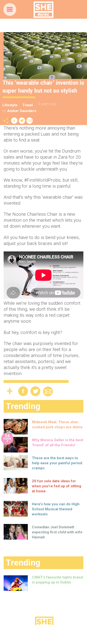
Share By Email (29, 120)
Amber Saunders (21, 111)
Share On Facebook (14, 120)
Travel (27, 105)
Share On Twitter (22, 120)
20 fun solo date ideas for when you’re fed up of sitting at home (56, 486)
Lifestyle (9, 105)
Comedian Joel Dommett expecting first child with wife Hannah (57, 532)
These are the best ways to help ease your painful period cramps (57, 463)
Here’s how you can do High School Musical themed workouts (56, 509)
